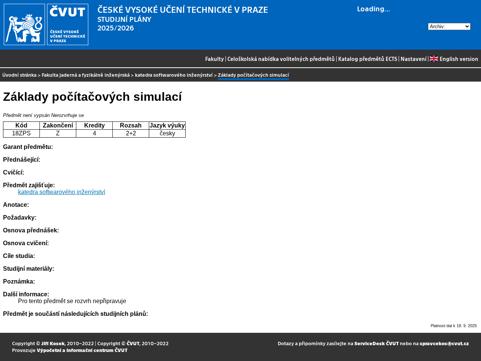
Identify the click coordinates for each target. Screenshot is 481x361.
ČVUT (133, 343)
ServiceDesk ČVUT (376, 343)
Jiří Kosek (53, 343)
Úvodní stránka (19, 74)
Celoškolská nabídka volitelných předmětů (281, 58)
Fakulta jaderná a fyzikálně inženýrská (86, 74)
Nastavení (414, 58)
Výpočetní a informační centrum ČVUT (82, 350)
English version (459, 58)
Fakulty (214, 58)
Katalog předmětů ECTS (367, 58)
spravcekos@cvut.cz (444, 343)
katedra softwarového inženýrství (174, 74)
